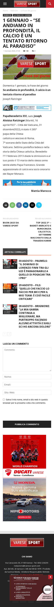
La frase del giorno (28, 10)
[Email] (32, 205)
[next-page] (9, 334)
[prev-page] (4, 334)
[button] (5, 4)
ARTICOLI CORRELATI (15, 252)
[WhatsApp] (12, 205)
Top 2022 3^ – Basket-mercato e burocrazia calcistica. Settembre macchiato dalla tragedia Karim (40, 231)
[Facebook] (19, 205)
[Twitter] (39, 205)
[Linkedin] (26, 205)
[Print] (6, 205)
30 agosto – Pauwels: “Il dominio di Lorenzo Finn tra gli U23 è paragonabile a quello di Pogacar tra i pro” (34, 269)
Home (5, 10)
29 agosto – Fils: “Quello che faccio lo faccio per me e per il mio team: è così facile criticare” (34, 292)
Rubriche (14, 10)
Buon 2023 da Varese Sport (11, 224)
